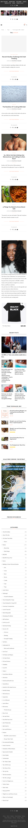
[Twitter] (12, 5)
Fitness (14, 818)
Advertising (12, 1)
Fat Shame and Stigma (15, 654)
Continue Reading (14, 71)
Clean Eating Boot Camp (15, 600)
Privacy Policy (20, 3)
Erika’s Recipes (8, 818)
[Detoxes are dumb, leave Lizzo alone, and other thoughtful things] (7, 388)
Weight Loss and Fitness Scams (15, 794)
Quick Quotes (15, 726)
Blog (22, 818)
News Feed (15, 713)
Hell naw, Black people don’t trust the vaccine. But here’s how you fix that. (20, 397)
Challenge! (15, 593)
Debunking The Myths (15, 616)
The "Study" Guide (15, 761)
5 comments (14, 77)
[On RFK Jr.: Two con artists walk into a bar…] (14, 345)
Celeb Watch (15, 590)
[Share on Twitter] (13, 79)
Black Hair (15, 548)
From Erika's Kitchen (15, 674)
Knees (15, 541)
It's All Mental (15, 700)
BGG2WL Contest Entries (15, 735)
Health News (15, 684)
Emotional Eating (15, 625)
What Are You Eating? (15, 797)
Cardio (15, 580)
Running (15, 635)
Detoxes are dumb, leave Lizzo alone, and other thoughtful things (6, 396)
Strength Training (15, 638)
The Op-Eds (15, 771)
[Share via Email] (17, 79)
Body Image (15, 551)
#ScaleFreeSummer (15, 596)
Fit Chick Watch (15, 658)
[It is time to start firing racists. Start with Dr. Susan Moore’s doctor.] (21, 363)
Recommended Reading (15, 742)
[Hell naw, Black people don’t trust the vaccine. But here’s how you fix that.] (21, 388)
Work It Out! (15, 800)
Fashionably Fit (15, 645)
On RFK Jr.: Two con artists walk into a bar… (13, 356)
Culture (23, 816)
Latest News (15, 703)
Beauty (15, 544)
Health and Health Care (15, 680)
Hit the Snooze (15, 693)
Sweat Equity (15, 755)
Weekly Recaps (15, 710)
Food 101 (15, 667)
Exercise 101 (15, 629)
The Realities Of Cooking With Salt (14, 107)
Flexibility (15, 664)
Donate (24, 1)
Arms (15, 570)
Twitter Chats (15, 784)
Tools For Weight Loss (15, 781)
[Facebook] (10, 19)
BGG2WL (15, 554)
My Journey (15, 706)
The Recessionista (15, 774)
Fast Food (15, 651)
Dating (18, 818)
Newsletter (8, 3)
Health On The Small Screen (15, 687)
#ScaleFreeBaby (15, 532)
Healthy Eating (15, 690)
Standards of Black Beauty (15, 748)
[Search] (26, 25)
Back (15, 574)
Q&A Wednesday (15, 722)
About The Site (15, 535)
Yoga (15, 587)
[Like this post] (10, 79)
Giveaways (15, 677)
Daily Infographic (15, 612)
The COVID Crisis (15, 765)
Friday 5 (15, 671)
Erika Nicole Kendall (16, 60)
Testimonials (15, 758)
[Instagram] (14, 5)
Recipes (15, 732)
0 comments (14, 227)
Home (2, 29)
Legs (15, 583)
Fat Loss (15, 632)
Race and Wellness (15, 729)
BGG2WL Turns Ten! (15, 557)
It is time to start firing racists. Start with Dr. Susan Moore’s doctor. (20, 372)
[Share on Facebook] (12, 79)
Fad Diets (15, 642)
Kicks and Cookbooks (15, 648)
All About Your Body (15, 538)
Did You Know (15, 619)
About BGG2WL (4, 1)
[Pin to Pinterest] (15, 79)
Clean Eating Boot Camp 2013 (15, 603)
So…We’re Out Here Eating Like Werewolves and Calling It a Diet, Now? (14, 157)
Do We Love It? (15, 622)
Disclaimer (18, 1)
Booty (15, 577)
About (8, 816)
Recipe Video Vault (15, 739)
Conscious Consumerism (15, 606)
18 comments (14, 125)
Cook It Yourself (15, 609)
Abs (15, 567)
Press (13, 3)
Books (15, 561)
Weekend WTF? (15, 790)
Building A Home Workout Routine (15, 564)
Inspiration (15, 697)
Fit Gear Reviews (15, 661)
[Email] (17, 19)
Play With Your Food (15, 719)
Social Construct (15, 745)
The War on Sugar (15, 777)
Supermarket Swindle (15, 752)
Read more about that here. (12, 289)
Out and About (15, 716)
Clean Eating (18, 816)
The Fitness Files (15, 768)
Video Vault (15, 787)
